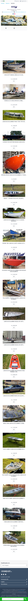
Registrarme (23, 1)
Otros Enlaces (4, 584)
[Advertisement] (14, 46)
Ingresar (17, 1)
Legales (2, 581)
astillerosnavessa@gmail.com (20, 12)
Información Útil (4, 579)
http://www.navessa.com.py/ (8, 12)
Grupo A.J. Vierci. (21, 590)
